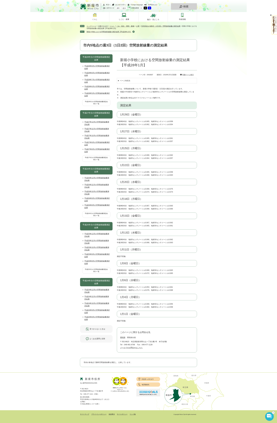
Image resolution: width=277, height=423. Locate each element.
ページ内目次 (125, 81)
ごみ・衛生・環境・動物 (125, 26)
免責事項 (112, 414)
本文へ (108, 5)
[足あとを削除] (133, 32)
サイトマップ (84, 414)
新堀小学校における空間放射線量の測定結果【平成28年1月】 (109, 32)
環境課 (122, 337)
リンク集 (133, 414)
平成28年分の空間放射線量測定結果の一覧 (96, 103)
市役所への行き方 (148, 379)
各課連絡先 (145, 384)
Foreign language (137, 5)
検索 (185, 6)
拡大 (124, 8)
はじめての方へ (120, 5)
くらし (112, 26)
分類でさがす (103, 26)
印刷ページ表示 (188, 75)
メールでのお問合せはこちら (131, 348)
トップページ (91, 26)
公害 (137, 26)
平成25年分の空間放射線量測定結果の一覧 (96, 270)
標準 (118, 8)
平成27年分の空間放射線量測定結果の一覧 (96, 159)
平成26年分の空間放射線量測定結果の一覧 (96, 214)
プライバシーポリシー (98, 414)
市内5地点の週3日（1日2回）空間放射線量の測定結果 (160, 26)
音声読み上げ (152, 5)
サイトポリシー (122, 414)
